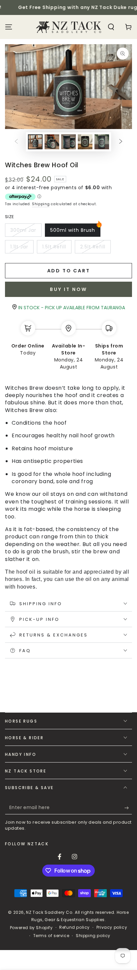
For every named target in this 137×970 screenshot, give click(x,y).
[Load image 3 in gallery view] (68, 141)
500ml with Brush (72, 232)
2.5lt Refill (95, 248)
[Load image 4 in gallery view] (85, 141)
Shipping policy (93, 935)
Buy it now (68, 289)
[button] (111, 27)
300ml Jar (25, 232)
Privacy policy (111, 927)
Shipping (41, 204)
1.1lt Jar (22, 248)
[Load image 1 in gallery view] (35, 141)
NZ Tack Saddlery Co (49, 912)
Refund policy (74, 927)
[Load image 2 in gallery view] (52, 141)
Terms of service (51, 935)
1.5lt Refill (56, 248)
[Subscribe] (128, 807)
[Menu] (8, 27)
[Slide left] (16, 141)
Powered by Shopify (31, 927)
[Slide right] (120, 141)
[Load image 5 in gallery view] (101, 141)
